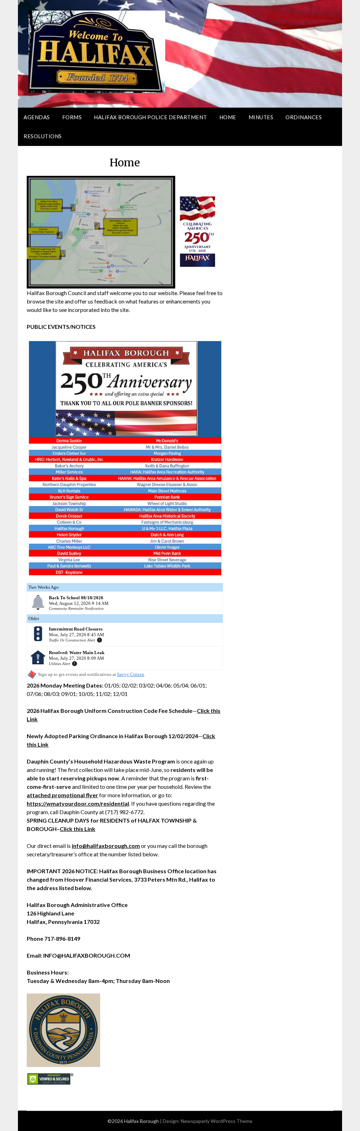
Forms (72, 117)
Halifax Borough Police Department (150, 117)
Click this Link (77, 828)
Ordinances (303, 117)
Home (227, 117)
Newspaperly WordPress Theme (216, 1121)
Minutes (261, 117)
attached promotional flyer (62, 795)
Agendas (37, 117)
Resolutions (43, 136)
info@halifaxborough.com (106, 845)
